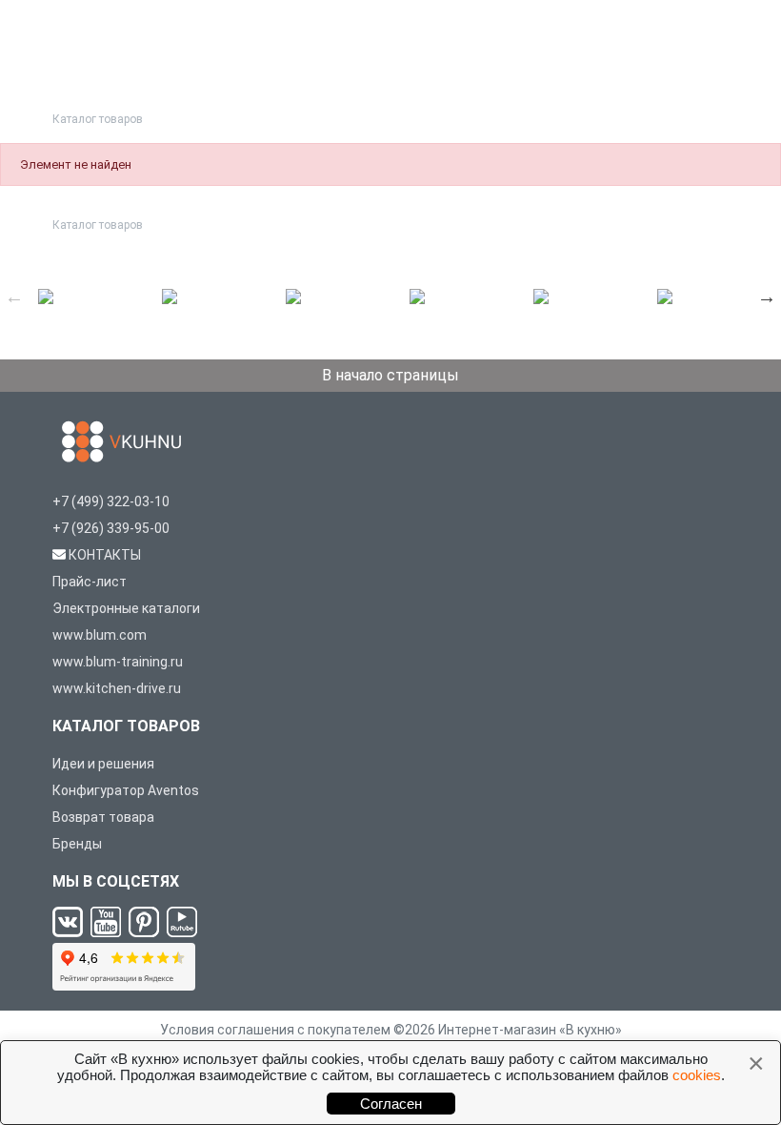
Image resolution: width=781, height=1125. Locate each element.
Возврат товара (103, 817)
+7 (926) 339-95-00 (111, 528)
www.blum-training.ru (117, 661)
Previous (14, 296)
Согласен (391, 1103)
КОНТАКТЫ (105, 554)
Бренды (77, 843)
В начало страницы (390, 375)
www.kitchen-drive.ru (116, 688)
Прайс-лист (89, 581)
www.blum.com (99, 635)
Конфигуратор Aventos (125, 790)
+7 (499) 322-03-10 (111, 501)
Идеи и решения (103, 763)
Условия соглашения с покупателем (275, 1029)
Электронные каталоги (126, 608)
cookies (696, 1075)
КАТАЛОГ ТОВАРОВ (126, 726)
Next (766, 296)
